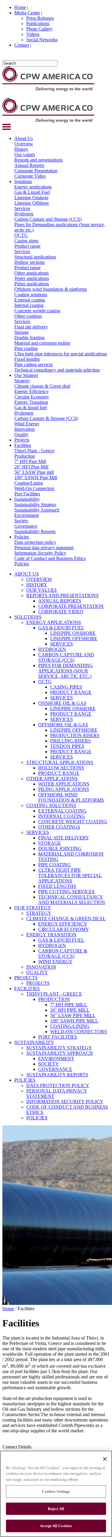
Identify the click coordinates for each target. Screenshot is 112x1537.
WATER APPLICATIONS (63, 783)
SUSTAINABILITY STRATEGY (59, 1047)
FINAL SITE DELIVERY (63, 837)
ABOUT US (26, 573)
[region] (56, 1494)
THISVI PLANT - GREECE (54, 993)
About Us (23, 138)
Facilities (22, 445)
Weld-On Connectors (34, 488)
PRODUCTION (54, 999)
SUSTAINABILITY (34, 1042)
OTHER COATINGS (59, 827)
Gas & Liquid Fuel (32, 192)
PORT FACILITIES (57, 1037)
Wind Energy (26, 423)
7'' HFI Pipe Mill (30, 461)
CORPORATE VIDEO (60, 611)
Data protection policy (35, 542)
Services (22, 208)
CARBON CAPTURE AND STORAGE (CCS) (66, 657)
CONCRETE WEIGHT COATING (72, 821)
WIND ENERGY (55, 961)
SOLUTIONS (28, 617)
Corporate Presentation (35, 170)
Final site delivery (31, 326)
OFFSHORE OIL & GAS (63, 724)
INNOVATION (41, 967)
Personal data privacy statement (43, 547)
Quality (21, 434)
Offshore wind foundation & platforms (50, 289)
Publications (37, 23)
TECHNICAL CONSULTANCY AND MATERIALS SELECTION (71, 899)
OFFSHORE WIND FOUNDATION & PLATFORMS (71, 797)
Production (24, 456)
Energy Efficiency (31, 391)
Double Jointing (29, 337)
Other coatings (28, 316)
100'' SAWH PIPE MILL (74, 1020)
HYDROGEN (52, 649)
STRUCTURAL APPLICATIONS (59, 762)
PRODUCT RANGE (70, 692)
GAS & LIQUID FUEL (61, 627)
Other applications (31, 273)
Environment (26, 515)
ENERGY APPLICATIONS (53, 622)
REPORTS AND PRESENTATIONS (62, 595)
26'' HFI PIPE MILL (70, 1010)
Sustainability (27, 499)
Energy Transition (31, 402)
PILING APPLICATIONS (63, 789)
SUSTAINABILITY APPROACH (59, 1053)
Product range (27, 246)
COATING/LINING (70, 1026)
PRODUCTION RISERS (74, 735)
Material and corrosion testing (42, 343)
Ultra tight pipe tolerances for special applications (60, 353)
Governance (25, 526)
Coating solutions (30, 294)
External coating (29, 299)
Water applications (31, 278)
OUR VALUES (41, 590)
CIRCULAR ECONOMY (63, 929)
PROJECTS (26, 977)
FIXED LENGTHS (57, 886)
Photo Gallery (39, 28)
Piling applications (31, 283)
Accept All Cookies (56, 1526)
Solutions (23, 181)
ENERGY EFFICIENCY (62, 923)
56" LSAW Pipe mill (34, 472)
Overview (23, 143)
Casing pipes (26, 240)
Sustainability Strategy (35, 504)
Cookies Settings (56, 1491)
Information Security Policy (40, 553)
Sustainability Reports (35, 531)
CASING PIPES (66, 687)
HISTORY (36, 584)
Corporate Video (30, 176)
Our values (24, 154)
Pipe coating (26, 348)
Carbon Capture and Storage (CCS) (48, 219)
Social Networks (42, 39)
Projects (21, 439)
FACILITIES (27, 988)
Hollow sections (29, 262)
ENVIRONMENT (56, 1058)
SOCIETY (48, 1063)
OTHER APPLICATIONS (52, 778)
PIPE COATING (54, 864)
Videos (32, 34)
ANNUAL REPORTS (59, 600)
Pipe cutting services (33, 364)
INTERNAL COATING (61, 816)
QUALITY (37, 972)
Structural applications (35, 256)
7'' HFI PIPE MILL (68, 1004)
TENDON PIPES (67, 746)
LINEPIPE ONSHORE (73, 633)
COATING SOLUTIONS (51, 805)
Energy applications (33, 186)
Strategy (22, 380)
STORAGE (49, 843)
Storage (21, 332)
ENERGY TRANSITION (51, 934)
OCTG (21, 235)
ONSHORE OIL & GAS (62, 703)
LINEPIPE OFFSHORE (73, 638)
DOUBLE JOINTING (60, 848)
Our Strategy (26, 375)
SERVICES (61, 643)
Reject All (56, 1508)
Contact (21, 45)
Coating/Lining (28, 483)
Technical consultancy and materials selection (57, 369)
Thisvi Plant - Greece (34, 450)
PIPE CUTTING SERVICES (66, 891)
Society (21, 520)
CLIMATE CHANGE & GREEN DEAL (66, 918)
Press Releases (40, 18)
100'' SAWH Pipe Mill (35, 477)
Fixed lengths (27, 359)
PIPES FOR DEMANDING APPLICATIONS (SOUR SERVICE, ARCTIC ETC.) (65, 671)
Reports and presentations (38, 159)
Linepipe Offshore (31, 203)
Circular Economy (31, 396)
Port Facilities (27, 493)
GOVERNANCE (55, 1069)
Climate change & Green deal (42, 386)
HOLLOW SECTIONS (61, 767)
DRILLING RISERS (70, 740)
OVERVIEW (39, 579)
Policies (21, 536)
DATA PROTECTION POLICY (57, 1085)
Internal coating (29, 305)
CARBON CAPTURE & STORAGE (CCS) (62, 953)
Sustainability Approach (36, 509)
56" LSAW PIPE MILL (73, 1015)
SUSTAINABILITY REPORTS (57, 1074)
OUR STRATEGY (32, 907)
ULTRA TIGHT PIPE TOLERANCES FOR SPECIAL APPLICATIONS (70, 875)
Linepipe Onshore (31, 197)
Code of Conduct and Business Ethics (50, 558)
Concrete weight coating (37, 310)
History (21, 149)
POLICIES (25, 1080)
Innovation (24, 429)
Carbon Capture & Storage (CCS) (46, 418)
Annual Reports (29, 165)
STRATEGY (38, 913)
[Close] (104, 1459)
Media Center (27, 12)
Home (20, 7)
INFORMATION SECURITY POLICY (64, 1101)
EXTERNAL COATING (62, 810)
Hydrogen (23, 213)
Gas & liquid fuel (30, 407)
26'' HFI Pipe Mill (31, 466)
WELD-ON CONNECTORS (78, 1031)
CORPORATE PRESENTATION (71, 606)
